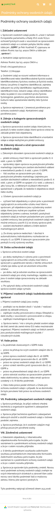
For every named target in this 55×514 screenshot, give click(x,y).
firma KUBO (27, 499)
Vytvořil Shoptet (13, 507)
